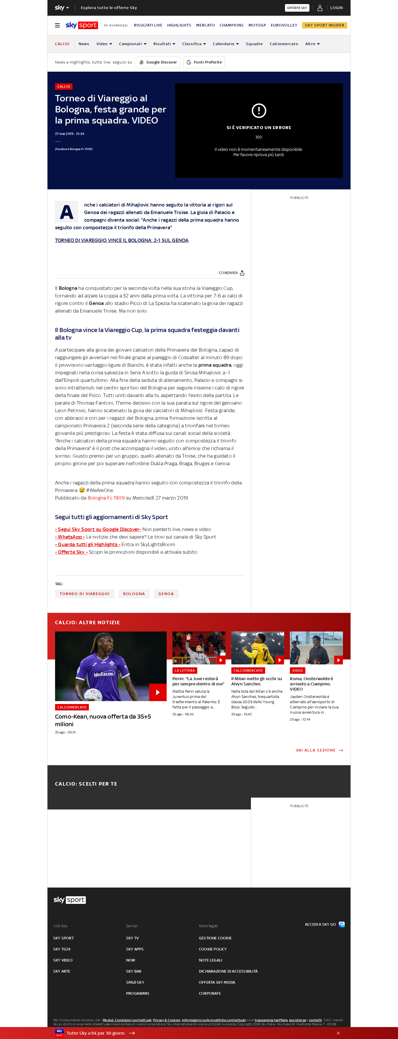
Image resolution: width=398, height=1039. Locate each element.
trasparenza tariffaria (271, 1020)
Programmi (137, 993)
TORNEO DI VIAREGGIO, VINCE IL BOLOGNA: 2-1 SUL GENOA (122, 240)
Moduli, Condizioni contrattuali (127, 1020)
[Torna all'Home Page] (82, 25)
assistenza (297, 1020)
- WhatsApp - (70, 537)
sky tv (132, 938)
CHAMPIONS (232, 25)
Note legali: (209, 926)
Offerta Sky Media (217, 982)
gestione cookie (215, 938)
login (336, 8)
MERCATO (205, 25)
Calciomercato (284, 44)
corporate (210, 993)
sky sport (63, 938)
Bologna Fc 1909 (106, 498)
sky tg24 (62, 949)
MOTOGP (257, 25)
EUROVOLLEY (284, 25)
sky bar (133, 971)
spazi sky (135, 982)
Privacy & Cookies (166, 1020)
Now (130, 960)
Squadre (254, 44)
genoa (166, 594)
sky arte (62, 971)
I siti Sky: (60, 926)
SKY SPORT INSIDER (324, 25)
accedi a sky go (320, 924)
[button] (190, 1033)
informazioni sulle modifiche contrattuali (214, 1020)
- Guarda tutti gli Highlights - (87, 544)
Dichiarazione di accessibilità (228, 971)
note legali (210, 960)
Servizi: (132, 926)
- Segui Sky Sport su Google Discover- (98, 529)
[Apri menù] (57, 25)
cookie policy (213, 949)
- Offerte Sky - (71, 552)
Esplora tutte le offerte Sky (109, 8)
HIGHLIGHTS (179, 25)
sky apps (135, 949)
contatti (315, 1020)
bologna (134, 594)
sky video (63, 960)
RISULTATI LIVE (148, 25)
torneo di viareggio (85, 594)
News (84, 44)
